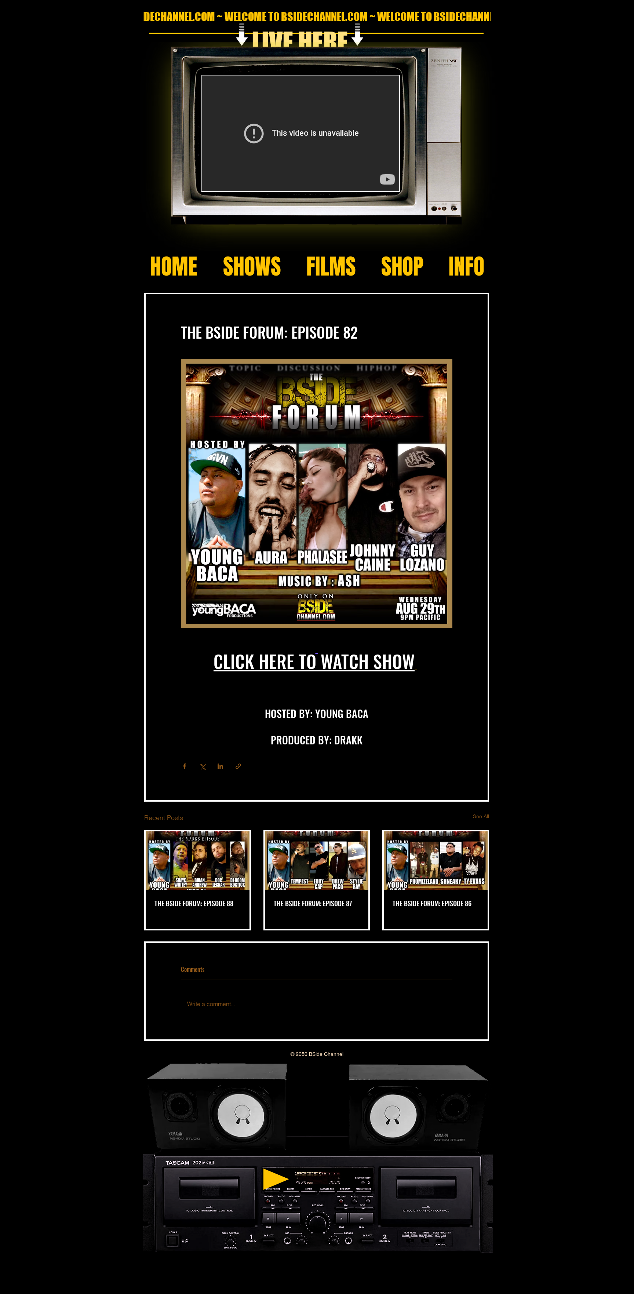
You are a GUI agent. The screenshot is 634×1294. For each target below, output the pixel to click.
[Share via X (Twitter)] (202, 766)
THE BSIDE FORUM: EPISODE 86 (432, 903)
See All (481, 816)
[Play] (276, 1179)
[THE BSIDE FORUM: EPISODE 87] (317, 860)
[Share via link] (238, 766)
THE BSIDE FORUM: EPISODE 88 (193, 903)
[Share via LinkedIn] (220, 766)
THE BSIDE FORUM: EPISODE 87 (313, 903)
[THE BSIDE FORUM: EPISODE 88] (197, 860)
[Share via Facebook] (184, 766)
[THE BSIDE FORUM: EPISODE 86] (436, 860)
